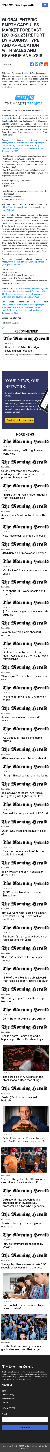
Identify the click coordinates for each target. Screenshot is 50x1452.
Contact (5, 1402)
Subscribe (25, 1427)
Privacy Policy (8, 1395)
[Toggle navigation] (45, 5)
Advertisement (8, 1399)
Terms (4, 1391)
